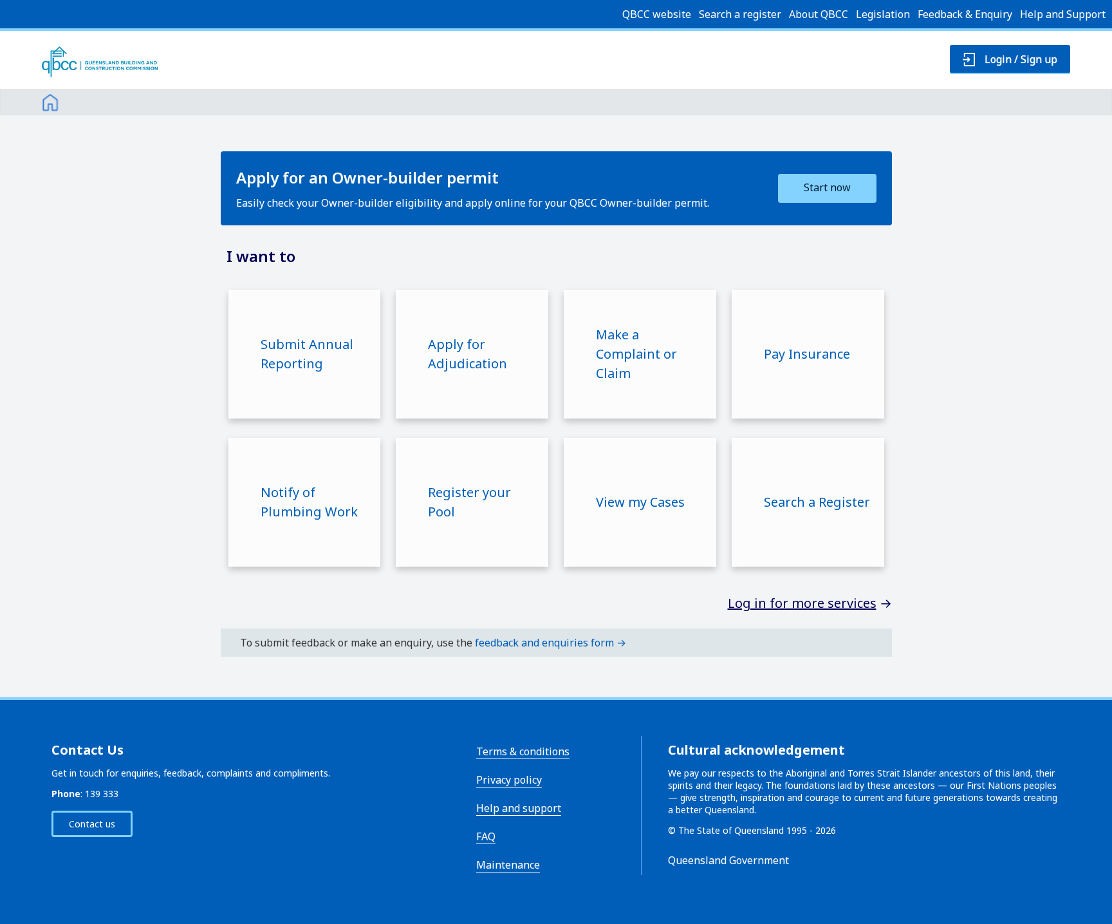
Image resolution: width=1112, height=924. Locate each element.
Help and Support (1063, 14)
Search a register (740, 14)
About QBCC (818, 14)
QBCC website (656, 14)
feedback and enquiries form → (550, 643)
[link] (50, 100)
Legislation (883, 14)
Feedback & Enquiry (965, 14)
